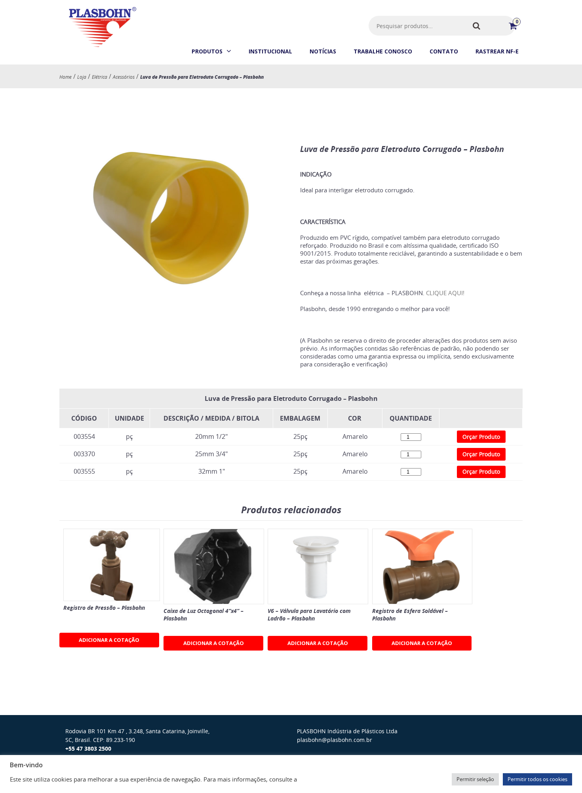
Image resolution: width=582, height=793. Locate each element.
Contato (444, 51)
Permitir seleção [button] (475, 779)
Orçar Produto (481, 436)
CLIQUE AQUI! (445, 293)
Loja (81, 77)
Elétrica (99, 77)
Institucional (270, 51)
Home (65, 77)
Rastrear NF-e (497, 51)
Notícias (323, 51)
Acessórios (124, 77)
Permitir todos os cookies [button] (537, 779)
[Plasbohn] (102, 47)
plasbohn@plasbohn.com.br (334, 740)
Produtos (207, 51)
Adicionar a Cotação (109, 639)
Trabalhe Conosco (383, 51)
